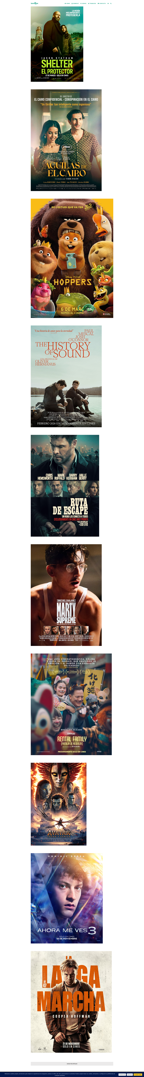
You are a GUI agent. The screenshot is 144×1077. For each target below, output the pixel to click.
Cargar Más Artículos (72, 1063)
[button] (110, 3)
